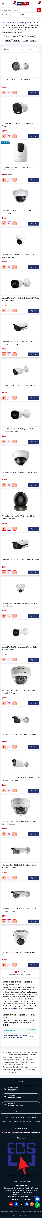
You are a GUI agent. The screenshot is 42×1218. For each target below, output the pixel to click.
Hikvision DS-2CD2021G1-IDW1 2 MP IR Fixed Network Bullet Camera (20, 779)
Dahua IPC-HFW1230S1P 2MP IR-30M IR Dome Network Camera (20, 299)
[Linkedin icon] (27, 1204)
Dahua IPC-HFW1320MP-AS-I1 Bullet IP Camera (20, 560)
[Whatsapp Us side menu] (37, 1205)
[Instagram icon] (32, 1204)
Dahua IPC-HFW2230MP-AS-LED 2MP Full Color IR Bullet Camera (19, 343)
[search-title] (39, 10)
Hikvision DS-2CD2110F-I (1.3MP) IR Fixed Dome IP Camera (19, 822)
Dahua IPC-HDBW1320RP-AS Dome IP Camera (20, 472)
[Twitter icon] (21, 1204)
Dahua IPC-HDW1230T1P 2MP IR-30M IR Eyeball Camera (18, 255)
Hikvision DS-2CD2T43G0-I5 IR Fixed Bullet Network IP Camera (19, 866)
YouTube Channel (14, 1008)
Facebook (6, 1006)
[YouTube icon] (11, 1204)
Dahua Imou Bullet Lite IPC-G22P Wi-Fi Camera (20, 80)
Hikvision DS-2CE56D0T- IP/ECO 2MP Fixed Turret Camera (19, 953)
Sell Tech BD (7, 987)
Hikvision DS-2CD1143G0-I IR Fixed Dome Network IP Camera (18, 691)
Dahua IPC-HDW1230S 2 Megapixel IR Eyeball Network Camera (20, 604)
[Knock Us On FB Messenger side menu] (37, 1199)
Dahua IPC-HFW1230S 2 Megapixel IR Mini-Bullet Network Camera (19, 430)
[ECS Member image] (21, 1160)
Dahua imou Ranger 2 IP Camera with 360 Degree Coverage (18, 168)
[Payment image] (21, 1132)
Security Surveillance (12, 15)
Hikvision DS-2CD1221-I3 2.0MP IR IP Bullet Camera (19, 735)
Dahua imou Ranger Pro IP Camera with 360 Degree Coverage (18, 517)
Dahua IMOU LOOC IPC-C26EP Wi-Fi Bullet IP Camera (20, 124)
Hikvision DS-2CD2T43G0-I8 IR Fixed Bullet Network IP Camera (19, 910)
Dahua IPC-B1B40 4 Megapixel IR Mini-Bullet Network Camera (19, 648)
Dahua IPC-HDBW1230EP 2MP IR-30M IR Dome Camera (18, 212)
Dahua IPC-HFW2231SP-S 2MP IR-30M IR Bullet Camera (18, 386)
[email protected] (24, 1194)
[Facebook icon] (16, 1204)
